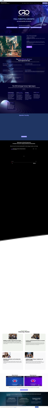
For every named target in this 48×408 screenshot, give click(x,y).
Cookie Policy (15, 407)
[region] (24, 407)
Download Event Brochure (29, 46)
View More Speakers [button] (24, 136)
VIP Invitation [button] (12, 27)
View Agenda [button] (24, 27)
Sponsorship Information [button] (36, 27)
